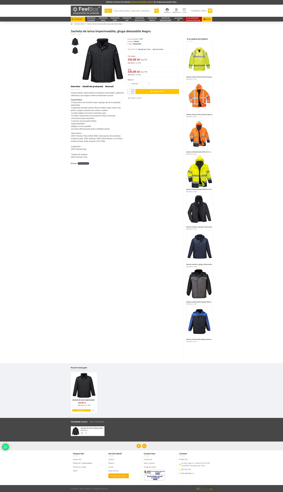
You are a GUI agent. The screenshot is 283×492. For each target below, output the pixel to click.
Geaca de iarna (83, 163)
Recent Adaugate (79, 368)
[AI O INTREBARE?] (5, 447)
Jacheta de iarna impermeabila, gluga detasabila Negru (92, 428)
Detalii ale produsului (92, 86)
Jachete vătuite (80, 24)
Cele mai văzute (97, 422)
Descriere (75, 86)
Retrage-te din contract (118, 476)
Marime (130, 80)
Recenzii (109, 86)
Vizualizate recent (79, 422)
